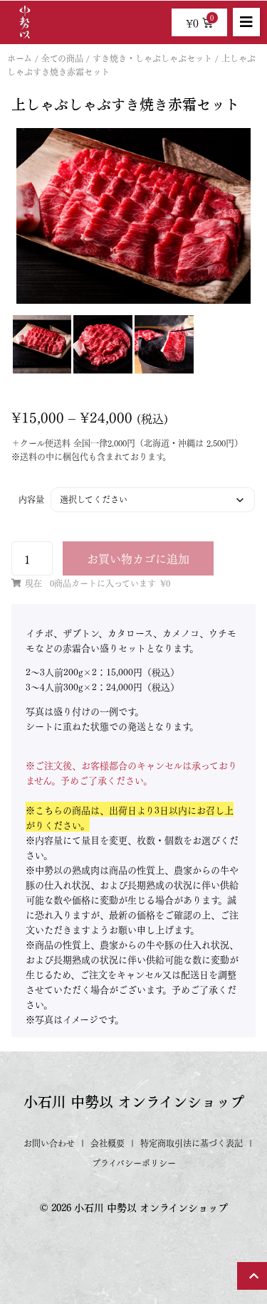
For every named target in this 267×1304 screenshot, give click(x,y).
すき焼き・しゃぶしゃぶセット (152, 58)
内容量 (31, 499)
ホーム (19, 58)
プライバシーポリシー (134, 1163)
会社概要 (107, 1143)
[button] (246, 22)
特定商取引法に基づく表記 (191, 1143)
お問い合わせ (49, 1143)
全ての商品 (62, 58)
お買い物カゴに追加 (138, 558)
